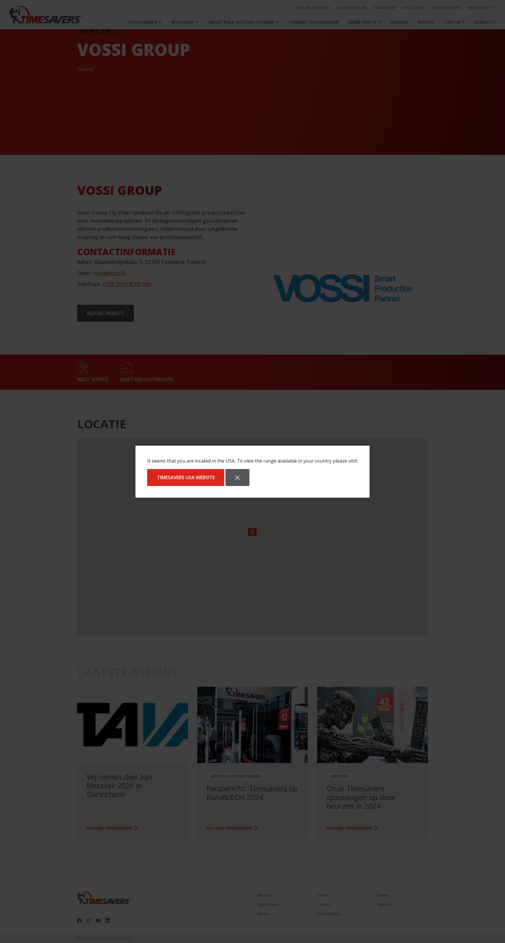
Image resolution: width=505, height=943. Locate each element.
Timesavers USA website (186, 477)
